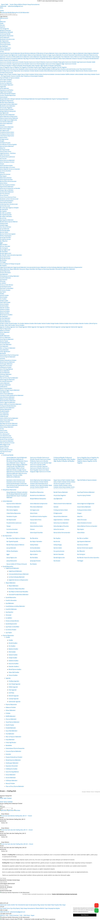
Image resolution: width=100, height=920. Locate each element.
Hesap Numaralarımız (33, 4)
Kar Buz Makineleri (5, 318)
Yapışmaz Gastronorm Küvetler (20, 64)
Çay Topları (3, 292)
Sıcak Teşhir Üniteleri (5, 81)
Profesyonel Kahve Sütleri (7, 132)
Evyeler (36, 67)
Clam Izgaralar (41, 327)
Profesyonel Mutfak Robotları (91, 58)
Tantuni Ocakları (4, 304)
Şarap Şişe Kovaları (5, 258)
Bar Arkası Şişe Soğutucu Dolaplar (9, 207)
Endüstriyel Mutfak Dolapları (8, 93)
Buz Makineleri (4, 316)
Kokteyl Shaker (4, 223)
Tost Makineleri (4, 346)
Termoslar (3, 281)
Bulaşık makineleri (16, 99)
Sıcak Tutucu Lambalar (6, 801)
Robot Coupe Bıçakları (55, 57)
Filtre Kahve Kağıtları (5, 129)
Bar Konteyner (4, 248)
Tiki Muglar (3, 262)
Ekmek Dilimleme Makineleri (28, 53)
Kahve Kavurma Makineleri (7, 160)
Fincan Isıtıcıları (4, 195)
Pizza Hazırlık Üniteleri (86, 69)
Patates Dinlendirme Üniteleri (8, 360)
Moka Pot (2, 148)
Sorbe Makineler (4, 88)
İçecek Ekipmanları (5, 271)
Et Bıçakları (51, 65)
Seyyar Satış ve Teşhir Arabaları (8, 74)
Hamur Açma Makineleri (61, 53)
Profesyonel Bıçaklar (5, 65)
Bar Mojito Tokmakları (6, 216)
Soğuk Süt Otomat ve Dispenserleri (72, 267)
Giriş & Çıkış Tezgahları (6, 107)
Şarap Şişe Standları (5, 237)
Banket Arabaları (39, 71)
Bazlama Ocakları (4, 313)
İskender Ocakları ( (84, 323)
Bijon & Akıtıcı (3, 244)
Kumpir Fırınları (4, 448)
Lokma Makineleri (34, 57)
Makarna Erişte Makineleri (35, 55)
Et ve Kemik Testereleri (68, 55)
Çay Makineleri (4, 274)
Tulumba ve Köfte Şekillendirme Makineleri (17, 57)
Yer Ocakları (3, 299)
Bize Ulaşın (62, 905)
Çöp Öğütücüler (4, 113)
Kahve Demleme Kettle (6, 165)
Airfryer (2, 453)
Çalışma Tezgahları (52, 67)
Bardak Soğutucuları (5, 253)
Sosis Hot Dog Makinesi (6, 369)
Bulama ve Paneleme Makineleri (14, 58)
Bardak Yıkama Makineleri (7, 102)
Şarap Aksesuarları (5, 257)
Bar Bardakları (4, 251)
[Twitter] (0, 897)
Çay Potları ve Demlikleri (6, 288)
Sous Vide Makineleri (5, 344)
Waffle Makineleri (5, 336)
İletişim (25, 4)
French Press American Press (8, 197)
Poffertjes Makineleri (5, 374)
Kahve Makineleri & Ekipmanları (8, 116)
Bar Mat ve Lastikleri (5, 213)
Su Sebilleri (3, 283)
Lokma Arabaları (79, 74)
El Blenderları (40, 53)
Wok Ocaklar (37, 323)
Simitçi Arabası (39, 74)
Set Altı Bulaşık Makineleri (28, 99)
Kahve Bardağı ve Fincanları (7, 167)
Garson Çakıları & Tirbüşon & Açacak (10, 264)
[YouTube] (3, 897)
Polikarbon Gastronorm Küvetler (49, 62)
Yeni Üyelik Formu (5, 908)
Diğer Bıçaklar (44, 65)
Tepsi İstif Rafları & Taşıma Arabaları (9, 78)
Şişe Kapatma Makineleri (6, 220)
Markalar (88, 791)
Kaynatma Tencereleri (6, 365)
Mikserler (55, 58)
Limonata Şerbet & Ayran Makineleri (36, 267)
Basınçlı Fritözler (4, 376)
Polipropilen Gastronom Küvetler (67, 62)
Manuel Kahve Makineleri (7, 146)
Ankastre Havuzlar (5, 422)
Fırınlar (2, 429)
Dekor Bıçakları (36, 65)
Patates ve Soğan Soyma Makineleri (52, 55)
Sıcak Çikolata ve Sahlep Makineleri (9, 276)
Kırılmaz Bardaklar (5, 230)
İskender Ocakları (5, 307)
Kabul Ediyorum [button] (85, 915)
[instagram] (2, 897)
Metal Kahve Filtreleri (6, 178)
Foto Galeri (47, 905)
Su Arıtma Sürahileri (5, 171)
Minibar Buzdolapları (5, 236)
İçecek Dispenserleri (5, 286)
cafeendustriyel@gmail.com (15, 6)
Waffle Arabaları (70, 74)
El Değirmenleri (4, 139)
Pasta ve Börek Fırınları (6, 450)
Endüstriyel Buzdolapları (44, 69)
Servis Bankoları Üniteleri (28, 71)
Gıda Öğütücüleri (13, 55)
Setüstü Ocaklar (4, 295)
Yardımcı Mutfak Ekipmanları (8, 95)
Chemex (2, 172)
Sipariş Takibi (5, 4)
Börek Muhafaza (48, 71)
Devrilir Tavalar (4, 341)
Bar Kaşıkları (3, 211)
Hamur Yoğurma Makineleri (76, 53)
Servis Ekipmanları (5, 71)
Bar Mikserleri (4, 241)
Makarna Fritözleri (5, 330)
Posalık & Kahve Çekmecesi (7, 157)
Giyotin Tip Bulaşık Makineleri (60, 99)
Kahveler (2, 125)
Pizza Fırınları (3, 430)
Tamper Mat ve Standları (6, 190)
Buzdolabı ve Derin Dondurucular (9, 69)
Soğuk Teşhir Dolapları (6, 92)
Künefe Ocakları (4, 306)
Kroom (92, 791)
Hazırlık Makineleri (5, 53)
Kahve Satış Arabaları (90, 74)
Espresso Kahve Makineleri (7, 115)
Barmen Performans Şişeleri (8, 234)
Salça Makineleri (44, 57)
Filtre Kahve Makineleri (6, 123)
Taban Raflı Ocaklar (5, 302)
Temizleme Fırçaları (5, 143)
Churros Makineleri (5, 337)
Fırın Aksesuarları (5, 434)
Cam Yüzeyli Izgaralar (21, 327)
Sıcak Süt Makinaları (5, 278)
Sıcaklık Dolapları (22, 55)
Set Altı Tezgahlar (62, 67)
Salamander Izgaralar (77, 327)
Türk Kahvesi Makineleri (6, 122)
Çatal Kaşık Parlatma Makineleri (8, 104)
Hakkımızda (3, 6)
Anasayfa (84, 791)
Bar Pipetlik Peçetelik (5, 215)
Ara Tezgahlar (23, 67)
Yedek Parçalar (4, 55)
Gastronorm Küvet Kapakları (37, 64)
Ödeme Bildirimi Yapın (41, 908)
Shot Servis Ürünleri (5, 227)
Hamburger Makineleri (6, 364)
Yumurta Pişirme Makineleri (7, 357)
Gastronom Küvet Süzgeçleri (53, 64)
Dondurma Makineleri (6, 83)
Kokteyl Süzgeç (4, 225)
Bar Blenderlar (4, 209)
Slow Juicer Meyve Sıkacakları (27, 269)
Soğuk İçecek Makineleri (6, 267)
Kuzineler (2, 358)
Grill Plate (47, 327)
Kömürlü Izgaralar (56, 327)
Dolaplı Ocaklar (55, 323)
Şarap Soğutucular (5, 250)
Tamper (2, 164)
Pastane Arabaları (16, 76)
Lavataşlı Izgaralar (66, 327)
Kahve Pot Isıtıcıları (5, 174)
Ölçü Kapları (3, 176)
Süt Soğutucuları (4, 130)
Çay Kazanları (3, 279)
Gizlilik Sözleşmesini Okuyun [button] (83, 911)
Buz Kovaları (3, 260)
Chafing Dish (3, 800)
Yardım (11, 4)
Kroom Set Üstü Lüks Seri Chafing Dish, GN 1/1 (13, 833)
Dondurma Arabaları (49, 74)
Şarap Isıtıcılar (9, 72)
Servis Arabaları (58, 71)
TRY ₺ (1, 8)
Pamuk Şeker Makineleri (6, 85)
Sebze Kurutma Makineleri (7, 407)
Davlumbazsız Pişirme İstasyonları (9, 355)
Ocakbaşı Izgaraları (10, 327)
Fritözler (2, 334)
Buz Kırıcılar (3, 218)
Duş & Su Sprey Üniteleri (7, 109)
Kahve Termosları (5, 155)
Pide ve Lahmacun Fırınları (7, 443)
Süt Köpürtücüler (5, 150)
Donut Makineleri (5, 371)
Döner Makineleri (5, 332)
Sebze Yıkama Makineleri (65, 58)
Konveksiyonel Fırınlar (6, 437)
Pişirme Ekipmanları (5, 329)
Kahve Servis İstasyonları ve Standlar (10, 188)
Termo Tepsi (65, 71)
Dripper (2, 141)
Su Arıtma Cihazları (5, 290)
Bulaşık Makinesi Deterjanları (8, 111)
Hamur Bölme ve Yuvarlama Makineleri (81, 57)
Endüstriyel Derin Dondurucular (60, 69)
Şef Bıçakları (58, 65)
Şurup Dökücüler (4, 229)
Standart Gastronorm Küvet (32, 62)
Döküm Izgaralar (32, 327)
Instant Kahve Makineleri (7, 127)
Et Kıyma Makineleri (49, 53)
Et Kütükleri (30, 67)
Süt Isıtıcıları (3, 158)
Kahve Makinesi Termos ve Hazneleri (10, 169)
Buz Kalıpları (3, 265)
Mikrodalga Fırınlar (5, 444)
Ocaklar (2, 293)
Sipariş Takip (19, 908)
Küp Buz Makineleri (5, 322)
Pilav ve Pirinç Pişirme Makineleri (9, 378)
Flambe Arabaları (88, 71)
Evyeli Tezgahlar (42, 67)
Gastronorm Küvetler (6, 62)
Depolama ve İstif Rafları (6, 90)
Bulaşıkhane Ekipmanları (6, 100)
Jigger (1, 243)
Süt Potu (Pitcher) (5, 193)
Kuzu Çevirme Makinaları (7, 441)
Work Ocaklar (3, 297)
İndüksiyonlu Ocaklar (5, 367)
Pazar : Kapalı (30, 915)
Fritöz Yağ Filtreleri (5, 351)
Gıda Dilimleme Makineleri (82, 55)
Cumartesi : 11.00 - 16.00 (19, 915)
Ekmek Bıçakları (27, 65)
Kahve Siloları (3, 183)
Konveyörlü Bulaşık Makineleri (43, 99)
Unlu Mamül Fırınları (5, 436)
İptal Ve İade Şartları (31, 905)
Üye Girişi (13, 908)
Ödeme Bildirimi (18, 4)
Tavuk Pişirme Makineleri (7, 339)
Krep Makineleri (4, 350)
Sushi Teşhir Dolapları (6, 79)
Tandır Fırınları (4, 432)
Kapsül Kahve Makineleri (6, 186)
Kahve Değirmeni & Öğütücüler (8, 120)
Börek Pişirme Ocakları (6, 315)
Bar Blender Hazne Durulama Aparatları (11, 255)
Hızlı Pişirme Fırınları (5, 451)
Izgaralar (2, 327)
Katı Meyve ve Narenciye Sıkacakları (45, 269)
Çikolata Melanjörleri (47, 58)
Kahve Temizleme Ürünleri (7, 162)
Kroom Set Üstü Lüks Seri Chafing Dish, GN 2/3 (13, 847)
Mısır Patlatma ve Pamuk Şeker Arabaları (32, 76)
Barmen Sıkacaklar (5, 246)
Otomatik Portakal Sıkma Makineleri (65, 269)
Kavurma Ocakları (5, 311)
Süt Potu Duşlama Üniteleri (7, 185)
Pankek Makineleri (5, 343)
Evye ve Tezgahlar (5, 67)
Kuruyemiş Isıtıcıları (5, 239)
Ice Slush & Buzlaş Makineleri (55, 267)
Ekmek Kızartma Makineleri (7, 362)
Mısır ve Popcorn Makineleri (7, 348)
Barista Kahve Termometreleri (8, 181)
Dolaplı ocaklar (4, 300)
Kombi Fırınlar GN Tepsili (6, 439)
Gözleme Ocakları (5, 309)
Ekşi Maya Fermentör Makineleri (32, 58)
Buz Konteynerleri (5, 320)
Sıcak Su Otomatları (5, 272)
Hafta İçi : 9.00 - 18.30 (6, 915)
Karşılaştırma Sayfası (54, 908)
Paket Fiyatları (55, 905)
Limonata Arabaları (60, 74)
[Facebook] (1, 897)
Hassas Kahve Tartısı (5, 151)
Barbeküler (3, 353)
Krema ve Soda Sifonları (6, 285)
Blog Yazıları (40, 905)
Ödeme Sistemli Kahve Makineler (9, 118)
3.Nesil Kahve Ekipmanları (7, 136)
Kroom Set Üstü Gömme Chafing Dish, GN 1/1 (12, 819)
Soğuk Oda (3, 86)
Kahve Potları (3, 137)
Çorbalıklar (72, 71)
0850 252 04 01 (4, 18)
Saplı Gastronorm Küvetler (84, 62)
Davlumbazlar (4, 97)
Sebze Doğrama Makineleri (91, 53)
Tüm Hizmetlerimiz (20, 905)
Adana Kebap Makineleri (6, 427)
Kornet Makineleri (5, 372)
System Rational (4, 446)
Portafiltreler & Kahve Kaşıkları (8, 144)
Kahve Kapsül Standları (6, 179)
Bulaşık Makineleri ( (5, 99)
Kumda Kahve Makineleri (7, 192)
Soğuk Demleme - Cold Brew (8, 153)
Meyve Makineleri (5, 269)
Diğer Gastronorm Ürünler (69, 64)
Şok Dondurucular (74, 69)
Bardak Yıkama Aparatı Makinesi (9, 222)
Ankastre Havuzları (77, 58)
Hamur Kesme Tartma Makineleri (9, 60)
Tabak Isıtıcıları (80, 71)
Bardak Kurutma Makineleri (7, 106)
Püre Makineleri (65, 57)
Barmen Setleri (4, 232)
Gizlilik (13, 905)
